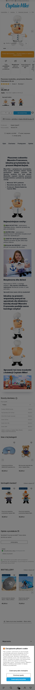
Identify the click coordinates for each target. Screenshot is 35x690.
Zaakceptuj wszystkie (18, 679)
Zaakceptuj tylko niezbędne (18, 671)
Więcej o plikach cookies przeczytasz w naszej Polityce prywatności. (17, 663)
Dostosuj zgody (18, 675)
